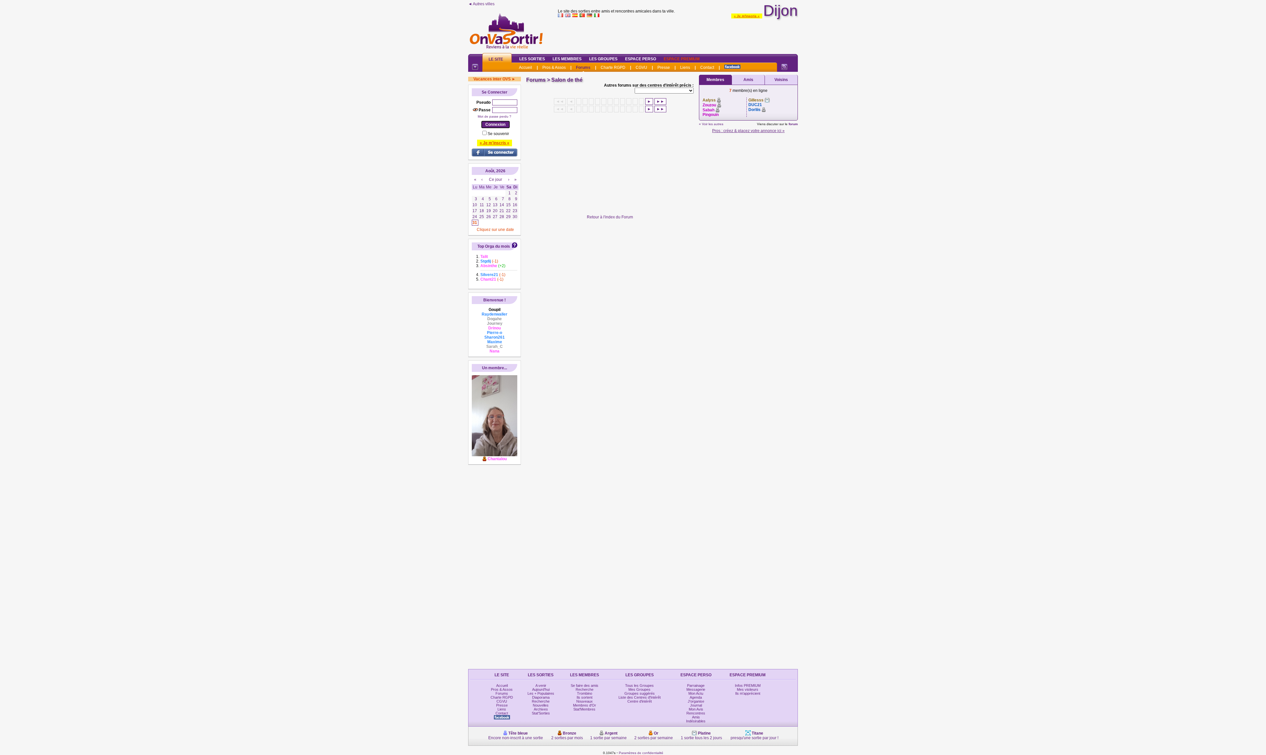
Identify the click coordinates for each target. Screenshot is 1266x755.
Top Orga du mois (493, 246)
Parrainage (696, 685)
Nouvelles (541, 705)
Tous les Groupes (639, 685)
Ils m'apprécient (747, 693)
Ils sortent (584, 697)
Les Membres (567, 59)
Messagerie (695, 689)
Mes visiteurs (747, 689)
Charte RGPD (613, 67)
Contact (707, 67)
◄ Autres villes (481, 4)
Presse (663, 67)
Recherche (541, 701)
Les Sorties (532, 59)
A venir (540, 685)
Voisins (781, 79)
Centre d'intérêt (639, 701)
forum (793, 124)
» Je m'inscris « (747, 16)
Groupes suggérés (639, 693)
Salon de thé (567, 80)
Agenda (696, 697)
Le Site (496, 59)
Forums (583, 67)
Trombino (584, 693)
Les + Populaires (541, 693)
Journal (696, 705)
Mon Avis (696, 709)
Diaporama (541, 697)
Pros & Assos (554, 67)
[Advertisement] (678, 34)
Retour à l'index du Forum (610, 217)
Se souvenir (498, 133)
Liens (685, 67)
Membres (715, 79)
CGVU (641, 67)
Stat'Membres (584, 709)
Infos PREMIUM (748, 685)
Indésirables (696, 721)
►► (660, 101)
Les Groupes (603, 59)
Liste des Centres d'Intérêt (639, 697)
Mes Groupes (639, 689)
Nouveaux (584, 701)
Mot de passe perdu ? (494, 116)
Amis (748, 79)
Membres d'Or (584, 705)
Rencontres (695, 713)
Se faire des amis (584, 685)
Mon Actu (695, 693)
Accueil (525, 67)
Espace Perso (640, 59)
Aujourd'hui (541, 689)
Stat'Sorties (541, 713)
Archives (541, 709)
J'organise (696, 701)
